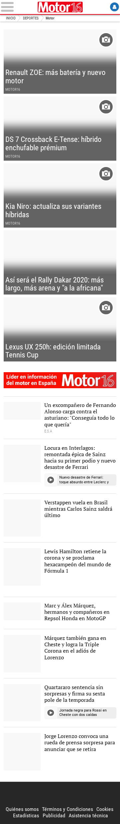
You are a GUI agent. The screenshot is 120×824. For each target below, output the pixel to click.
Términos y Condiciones (67, 809)
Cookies (104, 809)
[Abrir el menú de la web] (18, 7)
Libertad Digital (60, 794)
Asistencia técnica (88, 815)
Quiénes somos (22, 809)
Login (114, 6)
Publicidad (54, 815)
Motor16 (60, 7)
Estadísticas (26, 815)
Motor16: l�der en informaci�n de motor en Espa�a (60, 380)
